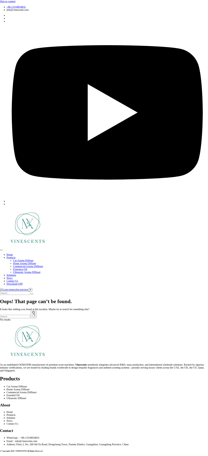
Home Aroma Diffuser (24, 263)
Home (9, 254)
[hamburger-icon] (1, 249)
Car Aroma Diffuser (23, 260)
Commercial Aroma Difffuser (28, 266)
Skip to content (7, 1)
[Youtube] (107, 201)
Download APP (14, 283)
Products (10, 257)
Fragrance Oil (20, 269)
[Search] (32, 293)
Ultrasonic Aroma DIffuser (26, 272)
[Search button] (33, 314)
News (9, 278)
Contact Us (12, 281)
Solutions (11, 275)
